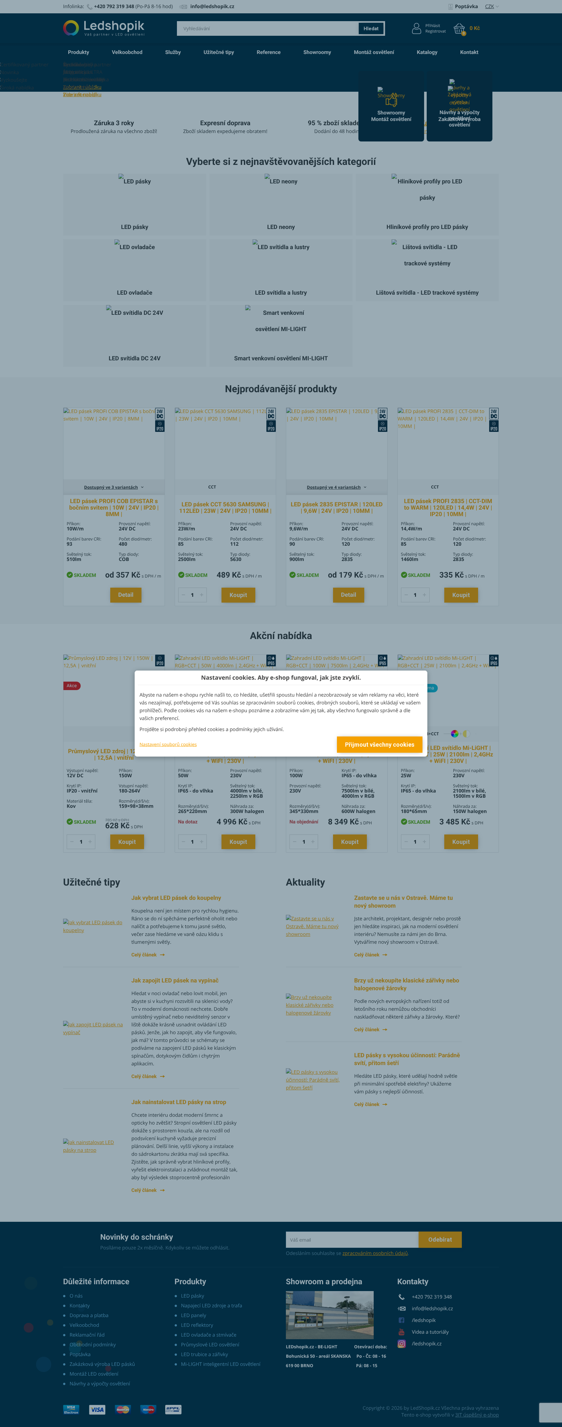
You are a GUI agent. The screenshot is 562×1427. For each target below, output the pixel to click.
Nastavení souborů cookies (168, 744)
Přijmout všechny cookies (379, 744)
